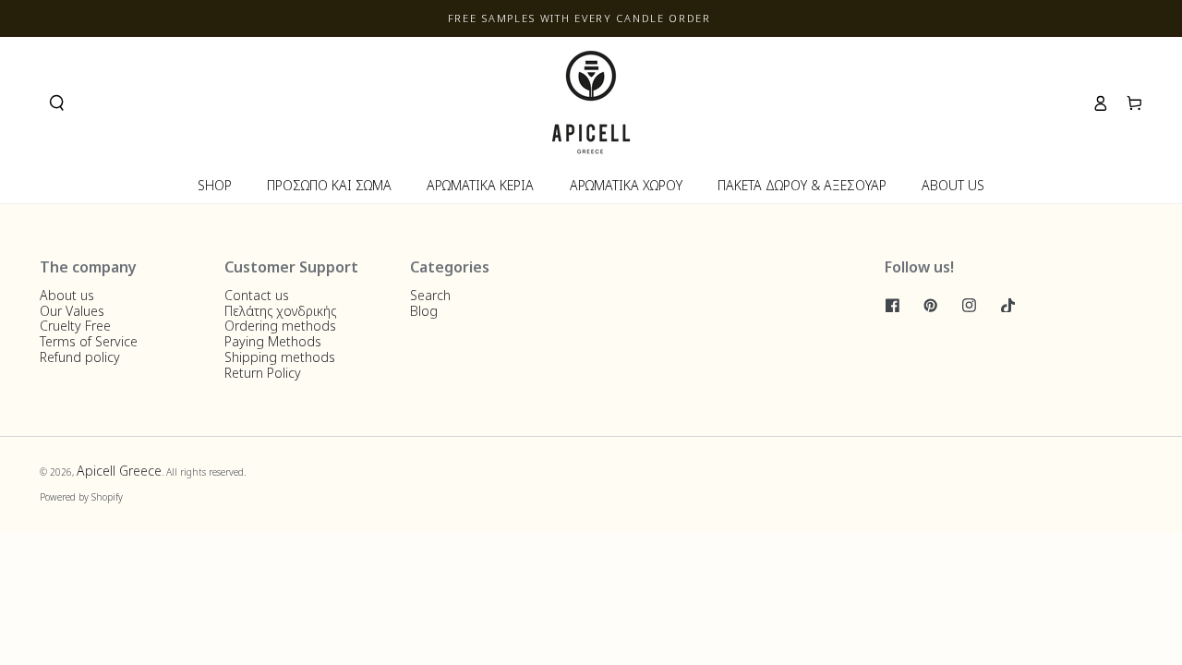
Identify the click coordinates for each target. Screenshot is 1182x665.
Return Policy (262, 372)
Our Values (72, 311)
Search (430, 295)
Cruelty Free (75, 325)
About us (67, 295)
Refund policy (80, 357)
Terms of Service (89, 341)
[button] (57, 103)
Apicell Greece (119, 470)
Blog (424, 311)
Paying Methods (272, 341)
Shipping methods (279, 357)
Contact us (256, 295)
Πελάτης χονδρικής (280, 311)
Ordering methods (280, 325)
